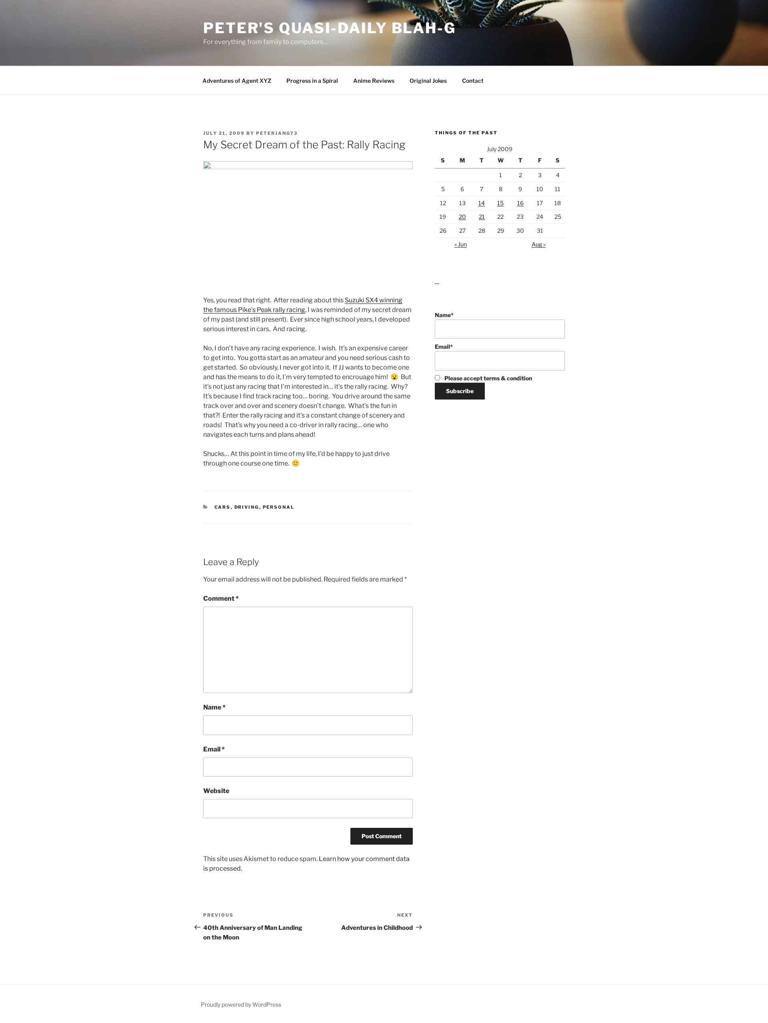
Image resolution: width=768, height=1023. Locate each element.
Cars (222, 507)
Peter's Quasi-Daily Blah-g (329, 28)
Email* (444, 346)
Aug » (539, 244)
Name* (444, 315)
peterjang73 (277, 133)
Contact (473, 80)
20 (462, 216)
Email (214, 749)
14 (481, 203)
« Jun (460, 244)
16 (520, 203)
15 (500, 203)
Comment (221, 598)
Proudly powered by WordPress (241, 1004)
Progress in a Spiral (312, 80)
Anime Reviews (373, 80)
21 (482, 216)
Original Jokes (428, 80)
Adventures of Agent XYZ (236, 80)
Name (214, 707)
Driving (246, 507)
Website (216, 791)
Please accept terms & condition (487, 378)
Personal (279, 507)
